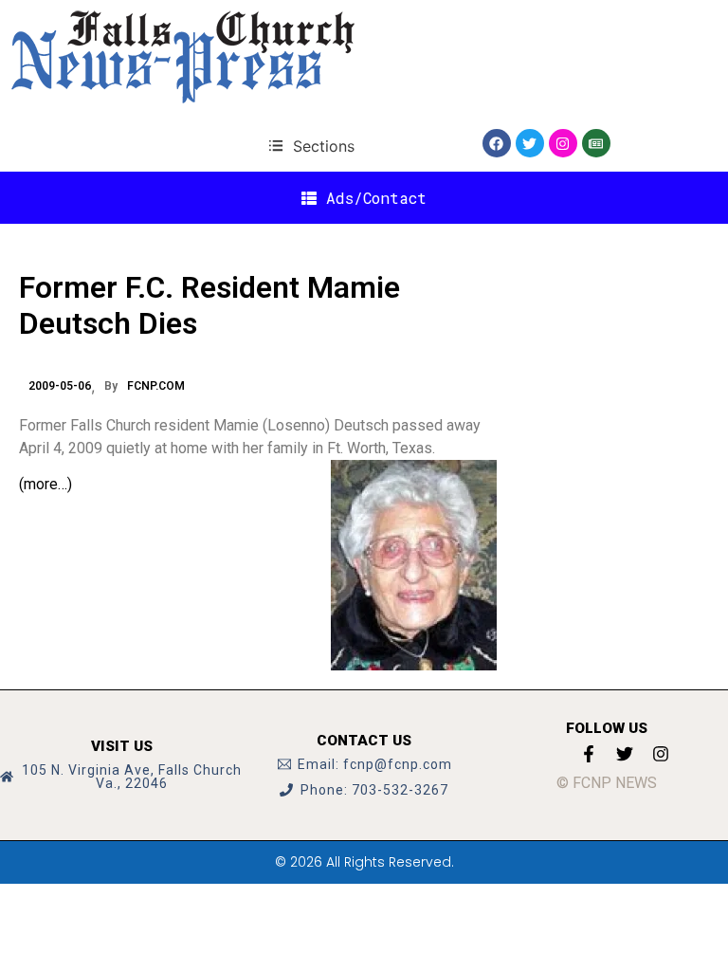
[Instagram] (563, 143)
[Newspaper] (596, 143)
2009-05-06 (59, 386)
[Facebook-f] (588, 753)
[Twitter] (530, 143)
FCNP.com (156, 386)
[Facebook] (496, 143)
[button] (311, 145)
